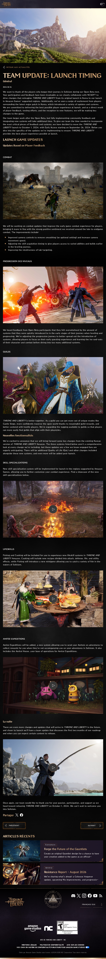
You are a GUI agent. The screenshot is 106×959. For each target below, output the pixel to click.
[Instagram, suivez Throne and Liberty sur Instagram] (84, 896)
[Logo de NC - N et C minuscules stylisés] (48, 928)
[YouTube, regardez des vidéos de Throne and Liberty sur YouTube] (95, 896)
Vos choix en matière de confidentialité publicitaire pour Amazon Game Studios (51, 947)
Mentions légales (29, 945)
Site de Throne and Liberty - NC (53, 940)
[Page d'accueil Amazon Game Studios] (32, 928)
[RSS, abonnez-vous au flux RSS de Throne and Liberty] (100, 896)
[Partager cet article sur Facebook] (21, 815)
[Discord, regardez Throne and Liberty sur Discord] (73, 896)
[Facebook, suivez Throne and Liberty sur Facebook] (90, 896)
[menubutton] (102, 4)
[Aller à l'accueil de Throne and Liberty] (6, 4)
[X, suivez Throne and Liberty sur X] (79, 896)
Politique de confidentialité (52, 945)
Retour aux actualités (18, 67)
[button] (53, 191)
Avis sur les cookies (75, 945)
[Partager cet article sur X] (16, 815)
